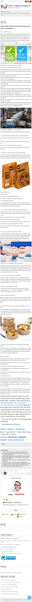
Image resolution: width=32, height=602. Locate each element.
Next (22, 473)
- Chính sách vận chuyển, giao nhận (9, 587)
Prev (15, 470)
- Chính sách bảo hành (5, 589)
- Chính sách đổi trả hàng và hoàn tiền (9, 593)
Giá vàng (15, 514)
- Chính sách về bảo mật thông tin (8, 584)
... (23, 470)
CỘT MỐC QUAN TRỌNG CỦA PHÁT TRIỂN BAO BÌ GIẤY (16, 463)
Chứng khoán (22, 514)
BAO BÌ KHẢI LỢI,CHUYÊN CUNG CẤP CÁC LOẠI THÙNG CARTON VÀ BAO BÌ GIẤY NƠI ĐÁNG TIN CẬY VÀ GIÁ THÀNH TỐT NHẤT (16, 457)
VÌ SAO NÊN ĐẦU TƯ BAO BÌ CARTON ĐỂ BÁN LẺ (14, 462)
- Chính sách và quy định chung (8, 580)
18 (15, 473)
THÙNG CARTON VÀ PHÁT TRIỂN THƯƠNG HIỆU (14, 452)
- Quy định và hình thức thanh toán (8, 591)
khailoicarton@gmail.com (10, 547)
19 (18, 473)
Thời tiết (6, 514)
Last (26, 473)
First (11, 470)
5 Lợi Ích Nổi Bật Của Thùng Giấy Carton (12, 466)
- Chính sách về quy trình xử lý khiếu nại (10, 582)
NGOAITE (21, 516)
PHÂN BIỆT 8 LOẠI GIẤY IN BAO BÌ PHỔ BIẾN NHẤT (15, 465)
